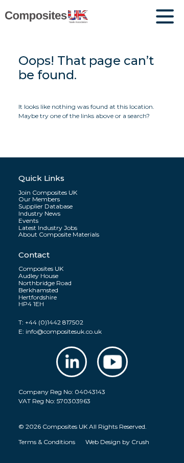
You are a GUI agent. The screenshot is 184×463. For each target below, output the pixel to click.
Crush (140, 442)
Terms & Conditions (46, 442)
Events (28, 220)
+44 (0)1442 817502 (54, 322)
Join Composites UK (47, 192)
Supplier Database (45, 206)
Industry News (39, 213)
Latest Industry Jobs (47, 227)
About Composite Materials (58, 234)
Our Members (39, 199)
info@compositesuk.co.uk (64, 331)
